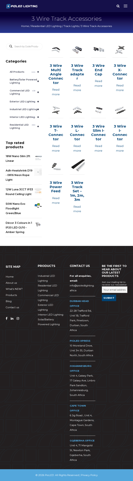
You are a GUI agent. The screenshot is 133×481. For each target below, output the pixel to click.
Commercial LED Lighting (24, 92)
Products (11, 295)
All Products (24, 72)
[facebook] (6, 318)
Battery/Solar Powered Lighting (24, 81)
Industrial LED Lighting (24, 109)
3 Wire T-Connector (55, 132)
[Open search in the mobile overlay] (24, 46)
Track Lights (71, 26)
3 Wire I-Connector (120, 132)
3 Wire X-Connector (120, 72)
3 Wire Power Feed (56, 187)
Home (25, 26)
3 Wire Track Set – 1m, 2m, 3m (77, 191)
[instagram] (18, 318)
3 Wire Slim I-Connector (98, 132)
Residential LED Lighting (46, 26)
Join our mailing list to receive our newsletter (114, 283)
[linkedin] (12, 318)
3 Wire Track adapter (77, 72)
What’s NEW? (14, 288)
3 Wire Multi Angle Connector (55, 74)
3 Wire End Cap (98, 69)
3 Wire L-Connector (77, 132)
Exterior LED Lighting (24, 101)
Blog (9, 301)
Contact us (12, 307)
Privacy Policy (89, 475)
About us (11, 282)
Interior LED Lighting (24, 117)
